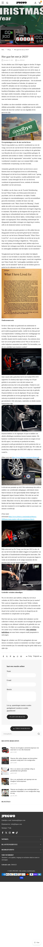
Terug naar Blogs (22, 728)
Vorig (30, 656)
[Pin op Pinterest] (10, 656)
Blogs (9, 49)
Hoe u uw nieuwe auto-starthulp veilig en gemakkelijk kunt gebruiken (22, 770)
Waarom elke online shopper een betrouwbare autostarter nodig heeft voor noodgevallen (23, 759)
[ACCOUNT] (35, 2)
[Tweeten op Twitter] (7, 656)
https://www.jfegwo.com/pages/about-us (25, 457)
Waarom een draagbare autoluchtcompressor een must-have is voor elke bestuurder (24, 749)
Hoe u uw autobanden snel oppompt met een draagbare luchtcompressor (23, 780)
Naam (9, 671)
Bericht (9, 689)
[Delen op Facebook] (3, 656)
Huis (3, 49)
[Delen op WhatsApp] (17, 656)
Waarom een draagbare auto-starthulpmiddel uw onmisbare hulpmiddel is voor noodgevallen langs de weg (25, 791)
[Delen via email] (21, 656)
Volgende (36, 656)
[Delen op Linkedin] (14, 656)
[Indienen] (38, 734)
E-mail (9, 680)
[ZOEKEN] (7, 2)
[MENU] (3, 2)
